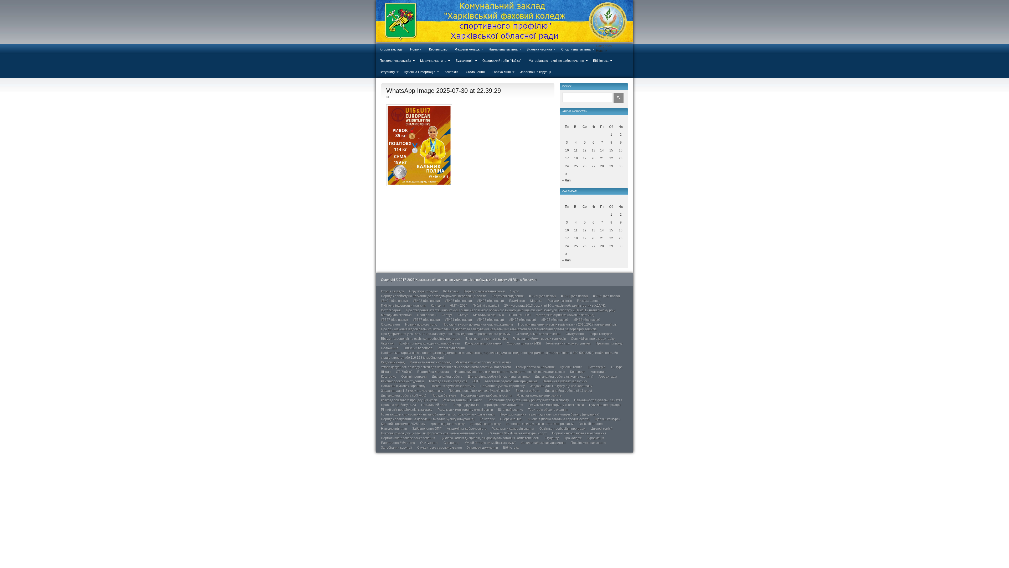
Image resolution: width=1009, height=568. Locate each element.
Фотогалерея (391, 310)
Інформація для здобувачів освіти (486, 395)
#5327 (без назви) (394, 320)
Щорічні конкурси (607, 419)
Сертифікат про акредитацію (593, 339)
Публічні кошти (571, 367)
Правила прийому (609, 343)
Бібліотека (601, 61)
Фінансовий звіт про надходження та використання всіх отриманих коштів (509, 372)
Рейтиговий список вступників (568, 343)
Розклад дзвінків (560, 301)
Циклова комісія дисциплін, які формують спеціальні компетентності (432, 433)
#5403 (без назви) (426, 301)
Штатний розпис (510, 410)
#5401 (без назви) (394, 301)
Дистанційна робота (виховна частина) (564, 376)
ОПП (476, 381)
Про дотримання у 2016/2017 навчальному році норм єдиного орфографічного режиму (445, 334)
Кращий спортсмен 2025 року (403, 424)
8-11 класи (451, 291)
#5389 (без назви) (542, 296)
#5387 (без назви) (426, 320)
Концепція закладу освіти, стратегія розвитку (539, 424)
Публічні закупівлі (486, 305)
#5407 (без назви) (490, 301)
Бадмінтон (517, 301)
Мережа (536, 301)
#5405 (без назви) (458, 301)
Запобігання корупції (535, 72)
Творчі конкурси (600, 334)
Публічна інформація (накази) (403, 305)
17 (567, 158)
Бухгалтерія (464, 61)
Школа (386, 372)
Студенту (551, 438)
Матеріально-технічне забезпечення (556, 61)
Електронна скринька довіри (486, 339)
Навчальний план (434, 405)
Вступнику (387, 72)
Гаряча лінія (501, 72)
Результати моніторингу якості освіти (483, 362)
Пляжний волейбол (418, 348)
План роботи (426, 315)
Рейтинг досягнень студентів (402, 381)
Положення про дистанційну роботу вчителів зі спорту (528, 400)
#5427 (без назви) (554, 320)
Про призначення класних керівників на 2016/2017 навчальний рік (567, 324)
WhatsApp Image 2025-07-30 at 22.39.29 (443, 90)
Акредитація (608, 376)
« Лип (566, 180)
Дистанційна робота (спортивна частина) (499, 376)
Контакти (451, 72)
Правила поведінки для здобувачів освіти (479, 391)
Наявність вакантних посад (430, 362)
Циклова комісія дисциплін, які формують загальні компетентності (489, 438)
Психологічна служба (395, 61)
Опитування (575, 334)
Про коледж (572, 438)
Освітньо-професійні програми (562, 428)
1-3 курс (616, 367)
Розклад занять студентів (448, 381)
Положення (389, 348)
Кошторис (577, 372)
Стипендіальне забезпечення (538, 334)
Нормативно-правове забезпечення (579, 433)
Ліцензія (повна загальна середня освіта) (559, 419)
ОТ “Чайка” (404, 372)
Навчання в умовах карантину (565, 381)
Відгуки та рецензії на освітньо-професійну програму (420, 339)
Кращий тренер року (485, 424)
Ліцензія (387, 343)
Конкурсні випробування (483, 343)
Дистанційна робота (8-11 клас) (568, 391)
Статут (447, 315)
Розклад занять (588, 301)
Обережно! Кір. (511, 419)
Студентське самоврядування (439, 447)
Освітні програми (414, 376)
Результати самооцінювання (513, 428)
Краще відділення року (447, 424)
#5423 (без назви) (490, 320)
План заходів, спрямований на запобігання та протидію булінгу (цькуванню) (438, 414)
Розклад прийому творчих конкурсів (539, 339)
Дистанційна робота (447, 376)
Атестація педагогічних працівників (511, 381)
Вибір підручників (465, 405)
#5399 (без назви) (606, 296)
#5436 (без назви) (586, 320)
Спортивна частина (576, 49)
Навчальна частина (503, 49)
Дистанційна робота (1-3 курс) (403, 395)
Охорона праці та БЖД (524, 343)
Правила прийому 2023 (398, 405)
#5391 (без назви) (574, 296)
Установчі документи (482, 447)
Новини (415, 49)
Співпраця (451, 443)
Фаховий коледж (467, 49)
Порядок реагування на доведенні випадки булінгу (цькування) (428, 419)
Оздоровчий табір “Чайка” (501, 61)
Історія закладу (391, 49)
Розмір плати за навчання (535, 367)
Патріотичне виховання (588, 443)
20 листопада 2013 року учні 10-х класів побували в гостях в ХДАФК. (555, 305)
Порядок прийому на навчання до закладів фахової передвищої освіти (433, 296)
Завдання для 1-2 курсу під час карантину (561, 386)
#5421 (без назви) (458, 320)
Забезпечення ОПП (427, 428)
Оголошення (475, 72)
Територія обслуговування (503, 405)
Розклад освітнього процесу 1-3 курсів (409, 400)
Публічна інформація (419, 72)
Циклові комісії (601, 428)
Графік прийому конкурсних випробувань (429, 343)
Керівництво (438, 49)
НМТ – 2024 (458, 305)
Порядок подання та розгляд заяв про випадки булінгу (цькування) (549, 414)
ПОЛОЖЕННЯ (520, 315)
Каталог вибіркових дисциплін (543, 443)
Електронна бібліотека (398, 443)
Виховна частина (539, 49)
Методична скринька (396, 315)
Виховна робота (528, 391)
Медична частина (433, 61)
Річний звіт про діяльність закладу (406, 410)
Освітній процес (591, 424)
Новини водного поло (421, 324)
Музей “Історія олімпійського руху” (490, 443)
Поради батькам (443, 395)
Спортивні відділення (507, 296)
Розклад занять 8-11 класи (462, 400)
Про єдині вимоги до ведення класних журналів (477, 324)
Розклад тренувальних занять (539, 395)
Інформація (595, 438)
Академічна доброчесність (466, 428)
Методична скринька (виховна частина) (565, 315)
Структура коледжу (423, 291)
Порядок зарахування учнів (484, 291)
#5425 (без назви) (522, 320)
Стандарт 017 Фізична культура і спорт (517, 433)
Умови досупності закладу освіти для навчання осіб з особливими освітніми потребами (446, 367)
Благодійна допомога (433, 372)
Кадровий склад (393, 362)
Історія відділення (451, 348)
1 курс (514, 291)
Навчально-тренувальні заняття (598, 400)
